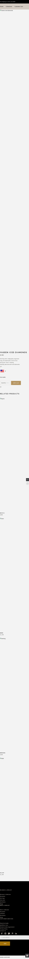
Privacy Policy (3, 929)
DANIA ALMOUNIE (5, 957)
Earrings (2, 898)
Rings (1, 904)
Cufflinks (2, 913)
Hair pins (2, 900)
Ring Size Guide (4, 923)
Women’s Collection (5, 894)
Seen (1, 633)
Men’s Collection (4, 909)
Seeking (2, 752)
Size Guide (3, 377)
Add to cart (16, 383)
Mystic (2, 513)
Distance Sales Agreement (7, 927)
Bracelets (2, 896)
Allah (2, 872)
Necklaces (3, 902)
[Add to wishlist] (0, 387)
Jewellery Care (4, 925)
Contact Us (3, 930)
